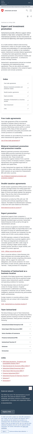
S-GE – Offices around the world (10, 251)
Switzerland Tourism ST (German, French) (15, 376)
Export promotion (8, 96)
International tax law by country (10, 207)
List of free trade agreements (10, 140)
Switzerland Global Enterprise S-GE (13, 368)
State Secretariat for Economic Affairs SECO (15, 366)
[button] (30, 388)
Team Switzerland (8, 105)
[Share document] (31, 16)
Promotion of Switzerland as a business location (14, 100)
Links (5, 108)
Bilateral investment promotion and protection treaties (13, 87)
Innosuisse (6, 380)
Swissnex (5, 378)
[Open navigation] (30, 10)
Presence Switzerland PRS (10, 373)
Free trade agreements (10, 83)
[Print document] (27, 16)
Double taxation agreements (11, 92)
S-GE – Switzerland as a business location (13, 304)
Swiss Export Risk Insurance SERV (12, 371)
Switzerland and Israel (11, 10)
